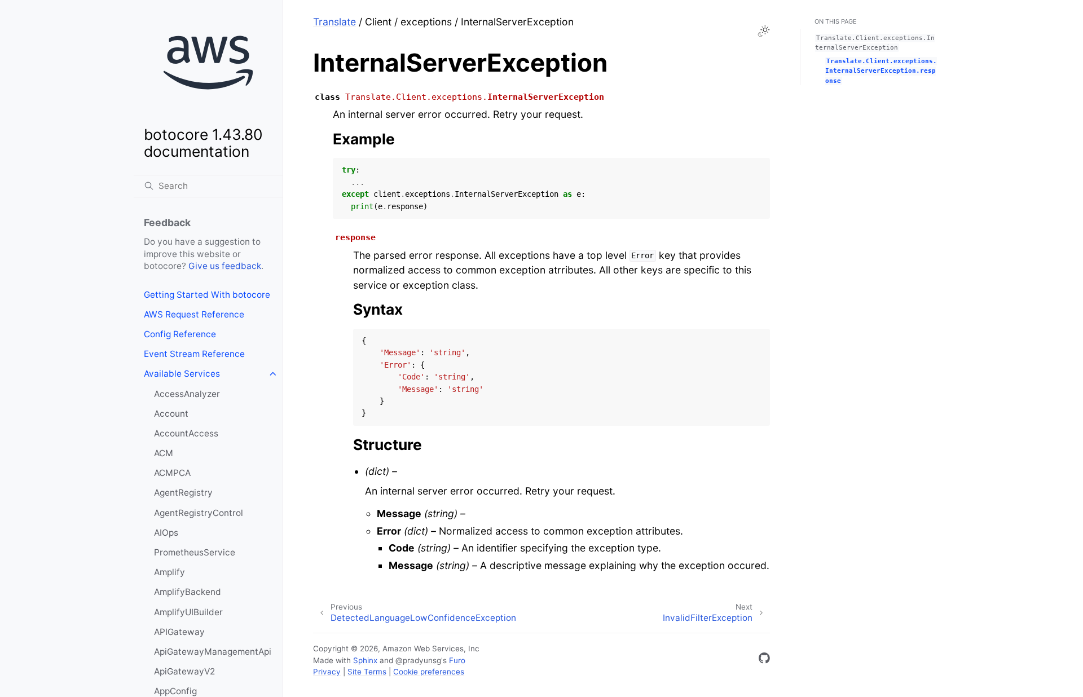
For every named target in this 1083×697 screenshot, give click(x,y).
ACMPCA (172, 472)
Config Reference (180, 334)
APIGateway (179, 632)
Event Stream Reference (194, 353)
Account (171, 413)
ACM (163, 453)
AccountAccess (186, 433)
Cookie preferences (428, 671)
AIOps (166, 532)
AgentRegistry (183, 492)
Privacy (327, 671)
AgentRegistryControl (198, 513)
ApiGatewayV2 (184, 671)
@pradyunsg (418, 660)
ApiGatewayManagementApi (212, 651)
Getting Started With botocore (207, 294)
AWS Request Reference (194, 314)
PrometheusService (194, 552)
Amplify (169, 572)
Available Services (182, 373)
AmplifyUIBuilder (188, 612)
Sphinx (365, 660)
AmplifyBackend (187, 591)
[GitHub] (764, 660)
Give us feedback (224, 266)
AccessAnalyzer (187, 394)
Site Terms (366, 671)
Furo (457, 660)
